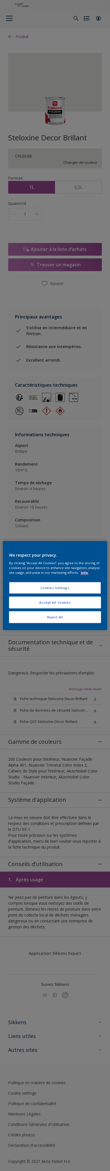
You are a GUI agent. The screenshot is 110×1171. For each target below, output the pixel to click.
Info (84, 572)
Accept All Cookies (55, 602)
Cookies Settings (55, 588)
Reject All (55, 617)
